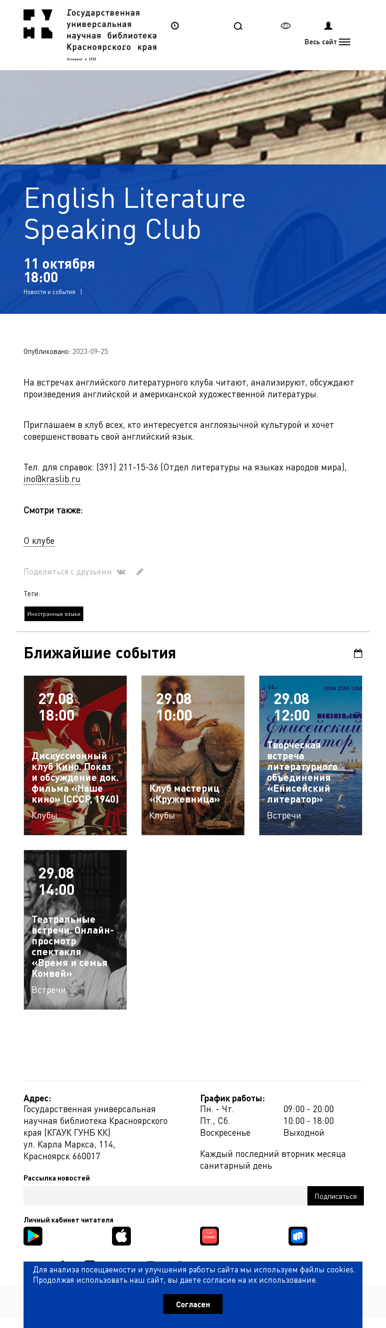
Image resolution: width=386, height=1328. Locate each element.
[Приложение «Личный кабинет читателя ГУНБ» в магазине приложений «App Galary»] (209, 1235)
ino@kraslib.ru (52, 478)
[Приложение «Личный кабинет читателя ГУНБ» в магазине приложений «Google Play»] (33, 1235)
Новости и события (49, 291)
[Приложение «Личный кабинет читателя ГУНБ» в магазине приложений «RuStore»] (298, 1235)
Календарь (355, 653)
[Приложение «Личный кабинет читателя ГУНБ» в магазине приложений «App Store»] (121, 1235)
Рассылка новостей (57, 1177)
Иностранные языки (53, 613)
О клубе (39, 540)
